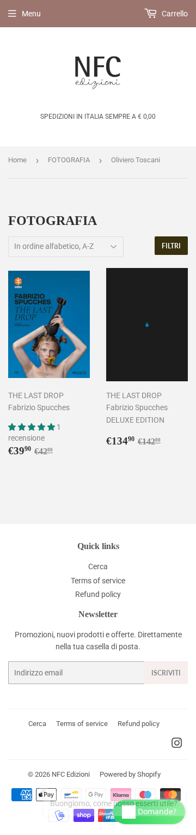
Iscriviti (166, 673)
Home (17, 160)
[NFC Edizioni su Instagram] (176, 744)
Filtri (171, 246)
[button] (32, 427)
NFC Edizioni (71, 774)
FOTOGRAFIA (69, 160)
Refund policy (98, 594)
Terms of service (98, 580)
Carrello (174, 13)
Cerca (98, 566)
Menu (31, 13)
